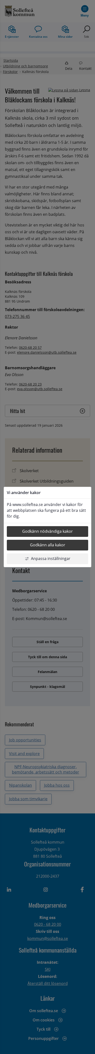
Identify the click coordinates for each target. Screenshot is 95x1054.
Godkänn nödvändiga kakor (47, 531)
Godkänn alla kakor (47, 545)
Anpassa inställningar (50, 558)
